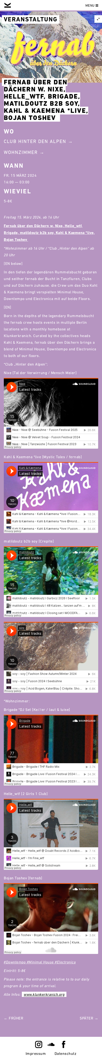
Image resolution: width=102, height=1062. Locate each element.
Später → (89, 1018)
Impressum (36, 1053)
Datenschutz (66, 1053)
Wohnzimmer (21, 152)
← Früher (13, 1018)
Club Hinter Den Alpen (35, 141)
